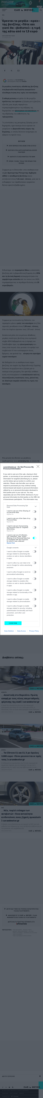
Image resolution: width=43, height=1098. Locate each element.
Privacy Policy (34, 631)
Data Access (21, 631)
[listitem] (21, 506)
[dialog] (21, 549)
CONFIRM (13, 623)
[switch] (34, 511)
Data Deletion (9, 631)
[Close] (39, 467)
